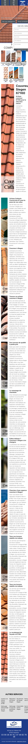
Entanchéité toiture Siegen (20, 707)
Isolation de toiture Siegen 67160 (4, 701)
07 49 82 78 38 (20, 736)
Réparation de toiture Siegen (12, 700)
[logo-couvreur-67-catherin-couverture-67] (14, 724)
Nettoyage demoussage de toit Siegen (4, 708)
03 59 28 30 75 (8, 735)
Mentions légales (21, 741)
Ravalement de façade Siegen (20, 700)
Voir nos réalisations (8, 21)
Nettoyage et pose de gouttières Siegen (12, 708)
